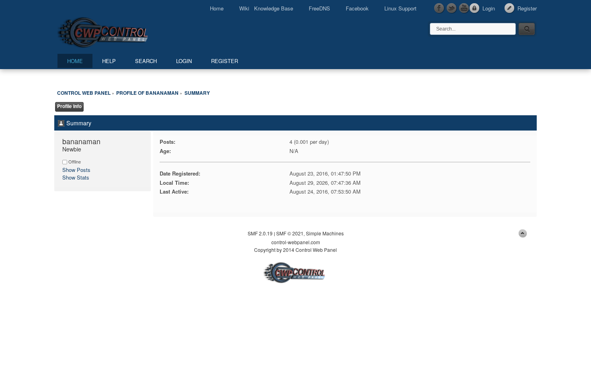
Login (488, 8)
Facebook (357, 8)
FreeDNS (319, 8)
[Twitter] (452, 8)
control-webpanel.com (295, 242)
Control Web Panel (120, 31)
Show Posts (76, 170)
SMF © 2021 (290, 233)
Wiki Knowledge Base (266, 8)
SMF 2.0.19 (260, 233)
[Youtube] (464, 8)
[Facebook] (439, 8)
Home (217, 8)
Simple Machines (325, 233)
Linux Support (400, 8)
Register (527, 8)
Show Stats (75, 177)
